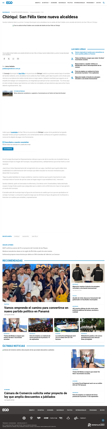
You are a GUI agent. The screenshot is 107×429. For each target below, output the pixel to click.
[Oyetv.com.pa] (38, 419)
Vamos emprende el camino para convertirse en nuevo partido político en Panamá (89, 53)
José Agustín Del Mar (9, 314)
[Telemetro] (24, 419)
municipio (14, 132)
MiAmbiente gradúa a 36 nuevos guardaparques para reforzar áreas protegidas (91, 337)
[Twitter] (9, 59)
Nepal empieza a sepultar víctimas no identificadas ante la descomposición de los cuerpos (88, 65)
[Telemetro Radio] (75, 419)
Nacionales (62, 2)
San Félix (22, 73)
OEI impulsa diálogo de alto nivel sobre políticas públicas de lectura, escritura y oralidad (85, 310)
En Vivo (98, 2)
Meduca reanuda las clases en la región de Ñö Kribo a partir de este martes (27, 251)
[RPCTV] (31, 419)
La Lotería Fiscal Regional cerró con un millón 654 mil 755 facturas (65, 337)
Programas (90, 2)
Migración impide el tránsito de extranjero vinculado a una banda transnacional (87, 77)
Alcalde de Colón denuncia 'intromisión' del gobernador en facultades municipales (87, 298)
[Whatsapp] (13, 59)
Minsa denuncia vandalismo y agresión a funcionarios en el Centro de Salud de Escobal (39, 93)
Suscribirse (8, 149)
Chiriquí (16, 236)
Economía (54, 2)
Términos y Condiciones (9, 423)
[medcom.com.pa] (83, 419)
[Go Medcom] (53, 419)
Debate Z (37, 2)
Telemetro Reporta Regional (20, 12)
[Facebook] (4, 59)
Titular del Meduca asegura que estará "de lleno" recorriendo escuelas (14, 337)
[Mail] (18, 59)
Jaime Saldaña (10, 66)
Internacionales (79, 2)
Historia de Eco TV (22, 423)
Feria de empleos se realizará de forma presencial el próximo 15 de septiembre (87, 72)
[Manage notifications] (103, 420)
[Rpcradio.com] (61, 419)
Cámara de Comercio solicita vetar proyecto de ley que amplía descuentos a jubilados (35, 395)
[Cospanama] (46, 419)
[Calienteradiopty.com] (68, 419)
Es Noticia (45, 2)
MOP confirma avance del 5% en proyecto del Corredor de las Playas (25, 248)
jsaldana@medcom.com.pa (11, 68)
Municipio (25, 236)
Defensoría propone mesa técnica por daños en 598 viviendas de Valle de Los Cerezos (31, 254)
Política (70, 2)
